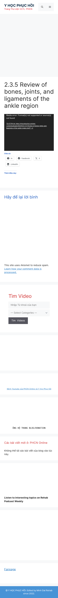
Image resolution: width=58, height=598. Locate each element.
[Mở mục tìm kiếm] (42, 7)
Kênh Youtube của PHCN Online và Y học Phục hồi (29, 389)
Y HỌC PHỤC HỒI (19, 5)
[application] (29, 132)
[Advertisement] (29, 44)
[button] (50, 518)
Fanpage (10, 569)
